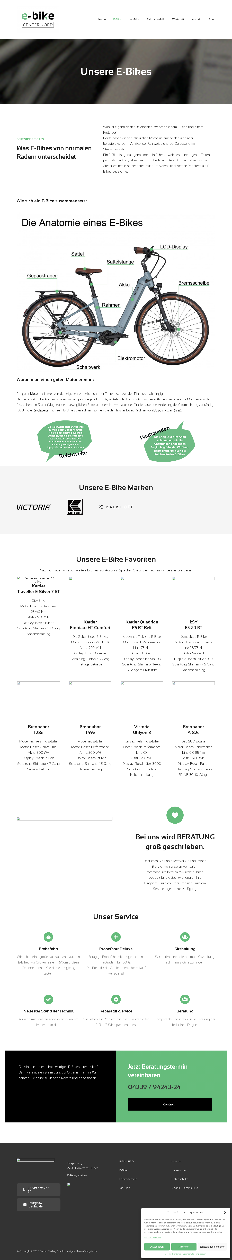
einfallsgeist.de (88, 1251)
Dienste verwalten (152, 1238)
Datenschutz (188, 1254)
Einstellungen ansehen (212, 1246)
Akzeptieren (157, 1246)
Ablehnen (184, 1246)
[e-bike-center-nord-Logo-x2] (38, 8)
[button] (225, 1212)
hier (177, 410)
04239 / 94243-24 (154, 1087)
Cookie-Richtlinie (173, 1254)
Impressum (201, 1254)
